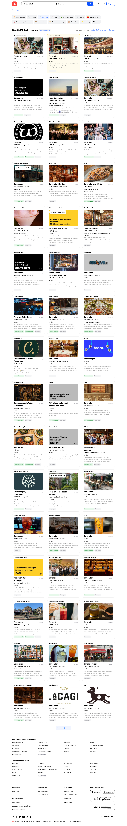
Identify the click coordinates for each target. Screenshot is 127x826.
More (95, 22)
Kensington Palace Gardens (47, 769)
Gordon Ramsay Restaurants (23, 427)
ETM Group (87, 35)
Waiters (33, 17)
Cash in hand (42, 742)
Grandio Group (18, 77)
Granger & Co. (53, 643)
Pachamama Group (20, 35)
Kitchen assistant (70, 745)
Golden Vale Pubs (19, 515)
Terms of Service (58, 821)
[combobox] (39, 4)
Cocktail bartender (44, 751)
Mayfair (66, 766)
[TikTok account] (13, 817)
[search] (90, 4)
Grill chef (93, 751)
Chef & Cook (20, 17)
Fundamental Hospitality (56, 601)
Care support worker (19, 751)
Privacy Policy (47, 821)
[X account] (27, 817)
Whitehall (15, 763)
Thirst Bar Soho (19, 296)
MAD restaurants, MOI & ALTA (23, 685)
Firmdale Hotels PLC (55, 35)
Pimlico (40, 772)
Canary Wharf (17, 769)
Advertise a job (17, 795)
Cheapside (16, 775)
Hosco (86, 338)
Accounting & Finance (24, 22)
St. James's (68, 763)
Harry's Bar (52, 163)
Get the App (68, 791)
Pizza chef (15, 748)
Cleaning (87, 22)
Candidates (16, 802)
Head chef (93, 748)
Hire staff (101, 4)
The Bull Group (53, 77)
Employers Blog (17, 798)
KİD (85, 685)
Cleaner (66, 748)
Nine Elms (15, 766)
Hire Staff (15, 791)
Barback (67, 751)
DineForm (17, 643)
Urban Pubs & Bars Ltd (21, 471)
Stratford (93, 772)
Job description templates (21, 806)
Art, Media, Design (58, 22)
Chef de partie (43, 745)
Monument (94, 766)
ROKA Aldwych (18, 252)
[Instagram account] (16, 817)
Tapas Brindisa (53, 296)
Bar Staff (45, 17)
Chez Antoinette (89, 471)
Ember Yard (87, 121)
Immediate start (17, 742)
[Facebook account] (20, 817)
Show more (42, 754)
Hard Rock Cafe (88, 208)
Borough (15, 772)
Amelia (51, 382)
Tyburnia (93, 769)
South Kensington (44, 766)
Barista (81, 17)
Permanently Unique (20, 557)
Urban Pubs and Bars (55, 121)
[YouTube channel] (23, 817)
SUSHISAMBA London (91, 296)
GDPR (67, 821)
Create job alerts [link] (44, 30)
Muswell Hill (68, 769)
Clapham (41, 763)
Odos (85, 163)
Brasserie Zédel (53, 338)
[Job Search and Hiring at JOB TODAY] (14, 3)
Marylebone (94, 763)
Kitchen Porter (68, 17)
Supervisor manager (97, 745)
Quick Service (94, 17)
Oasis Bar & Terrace (55, 557)
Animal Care (41, 22)
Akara (85, 382)
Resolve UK (87, 252)
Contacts (67, 798)
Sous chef (15, 745)
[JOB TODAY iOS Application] (95, 792)
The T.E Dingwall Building (22, 601)
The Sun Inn (52, 471)
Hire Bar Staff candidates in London (102, 30)
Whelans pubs (18, 121)
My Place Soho (18, 382)
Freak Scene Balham (20, 208)
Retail (55, 17)
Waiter (92, 742)
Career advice (43, 791)
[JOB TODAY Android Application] (109, 792)
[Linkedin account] (30, 817)
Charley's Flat (18, 338)
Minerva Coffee (53, 427)
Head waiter (42, 748)
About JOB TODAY (70, 795)
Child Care (74, 22)
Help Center (68, 802)
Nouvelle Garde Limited (91, 601)
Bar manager (16, 754)
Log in (110, 4)
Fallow (86, 515)
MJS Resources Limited (56, 208)
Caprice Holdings (54, 515)
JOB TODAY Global (44, 795)
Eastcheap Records (90, 557)
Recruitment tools (18, 810)
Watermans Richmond (21, 163)
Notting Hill (68, 772)
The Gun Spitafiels (54, 252)
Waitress (67, 742)
